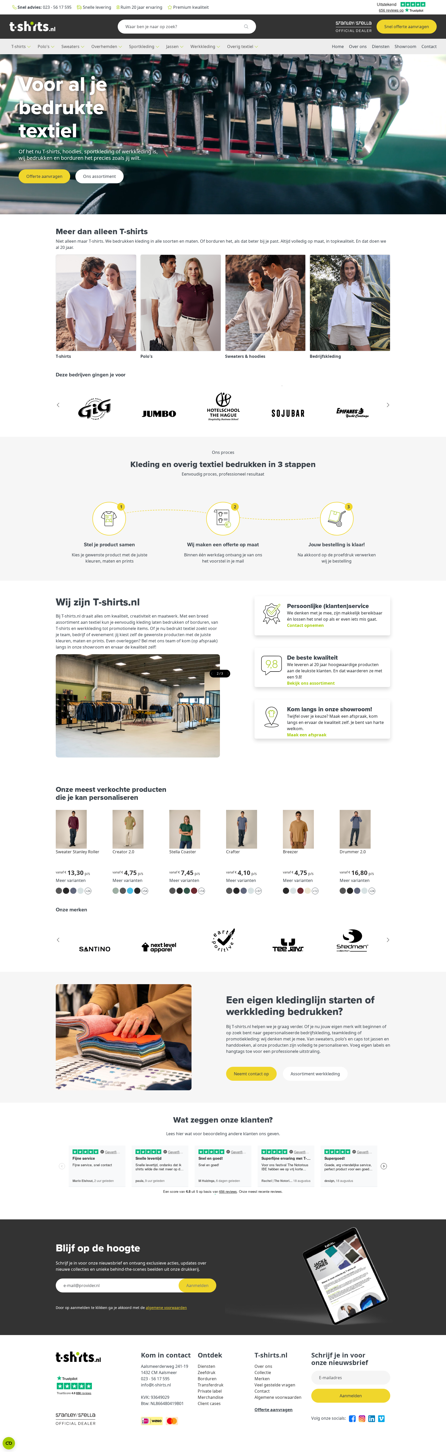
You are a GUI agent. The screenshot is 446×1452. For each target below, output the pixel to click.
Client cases (209, 1403)
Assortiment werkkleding (315, 1074)
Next (387, 405)
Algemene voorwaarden (277, 1397)
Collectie (262, 1372)
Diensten (380, 46)
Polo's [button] (44, 46)
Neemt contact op (251, 1074)
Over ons (358, 46)
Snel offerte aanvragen (406, 26)
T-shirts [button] (19, 46)
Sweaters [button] (71, 46)
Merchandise (210, 1397)
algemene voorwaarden (166, 1307)
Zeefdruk (207, 1372)
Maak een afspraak (306, 735)
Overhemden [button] (104, 46)
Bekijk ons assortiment (311, 683)
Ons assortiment (99, 176)
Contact (429, 46)
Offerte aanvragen (44, 176)
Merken (262, 1379)
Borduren (207, 1379)
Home (338, 46)
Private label (210, 1391)
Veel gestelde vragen (274, 1385)
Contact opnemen (305, 625)
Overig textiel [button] (240, 46)
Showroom (405, 46)
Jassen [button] (173, 46)
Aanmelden (197, 1285)
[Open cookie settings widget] (9, 1443)
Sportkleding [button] (142, 46)
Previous (58, 405)
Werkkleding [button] (203, 46)
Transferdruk (211, 1385)
